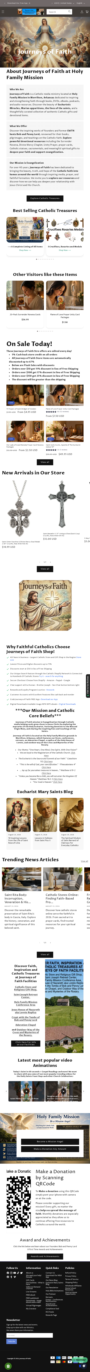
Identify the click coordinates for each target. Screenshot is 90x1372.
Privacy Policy (70, 1276)
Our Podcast (51, 1294)
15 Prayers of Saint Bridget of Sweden (21, 409)
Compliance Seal (52, 1309)
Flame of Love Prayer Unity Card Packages (65, 316)
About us (29, 1273)
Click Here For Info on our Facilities (25, 1043)
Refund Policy (70, 1273)
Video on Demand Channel (33, 1287)
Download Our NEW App (54, 1276)
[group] (57, 412)
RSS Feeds (50, 1312)
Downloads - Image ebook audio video (33, 1301)
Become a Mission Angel (50, 1141)
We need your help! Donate (33, 1276)
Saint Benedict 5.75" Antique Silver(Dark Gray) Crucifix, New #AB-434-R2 (61, 535)
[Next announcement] (52, 3)
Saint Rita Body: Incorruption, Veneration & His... (18, 898)
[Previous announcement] (4, 3)
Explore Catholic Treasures (45, 198)
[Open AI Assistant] (84, 1366)
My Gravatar (31, 1309)
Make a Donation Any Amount (50, 1149)
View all (45, 462)
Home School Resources (70, 1289)
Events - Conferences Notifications (54, 1300)
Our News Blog (51, 1280)
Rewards (50, 690)
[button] (36, 259)
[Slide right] (50, 562)
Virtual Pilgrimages (33, 1305)
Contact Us (50, 1273)
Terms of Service (71, 1279)
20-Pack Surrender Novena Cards (25, 314)
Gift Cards (30, 1280)
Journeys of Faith (25, 1358)
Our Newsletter (52, 1288)
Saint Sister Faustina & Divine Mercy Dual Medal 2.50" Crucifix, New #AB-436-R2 (21, 543)
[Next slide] (84, 1091)
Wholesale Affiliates (73, 1286)
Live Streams (31, 1292)
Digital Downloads (67, 704)
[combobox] (59, 12)
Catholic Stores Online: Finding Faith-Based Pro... (62, 898)
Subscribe (11, 1341)
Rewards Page (51, 1315)
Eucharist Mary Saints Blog (54, 1283)
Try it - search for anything (51, 676)
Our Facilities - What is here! (35, 1283)
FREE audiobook (32, 1298)
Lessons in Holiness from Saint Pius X (43, 839)
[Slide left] (39, 562)
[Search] (69, 12)
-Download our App (49, 699)
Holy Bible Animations (55, 1291)
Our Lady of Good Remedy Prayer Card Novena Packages (24, 446)
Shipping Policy (71, 1282)
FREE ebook (30, 1295)
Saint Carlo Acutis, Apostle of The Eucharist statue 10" (63, 446)
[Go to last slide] (6, 1091)
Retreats (49, 1297)
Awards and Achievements (45, 1256)
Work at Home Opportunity (71, 1293)
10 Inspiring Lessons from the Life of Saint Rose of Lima (18, 840)
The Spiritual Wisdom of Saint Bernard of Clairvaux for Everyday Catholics (71, 842)
